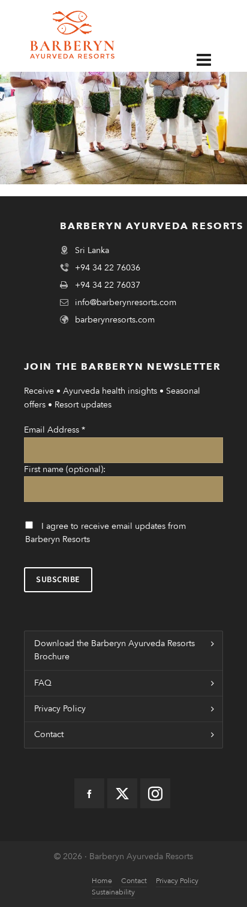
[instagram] (155, 793)
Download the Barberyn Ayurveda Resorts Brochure (114, 650)
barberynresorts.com (115, 319)
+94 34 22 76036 (107, 267)
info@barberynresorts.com (125, 302)
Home (102, 880)
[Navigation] (213, 59)
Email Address (54, 430)
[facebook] (89, 793)
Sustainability (113, 892)
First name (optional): (65, 469)
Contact (49, 734)
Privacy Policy (60, 708)
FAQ (43, 683)
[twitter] (122, 793)
